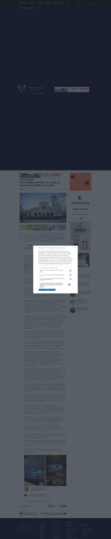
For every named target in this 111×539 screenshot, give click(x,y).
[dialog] (55, 269)
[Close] (75, 248)
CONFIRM (47, 289)
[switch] (69, 270)
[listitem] (55, 267)
